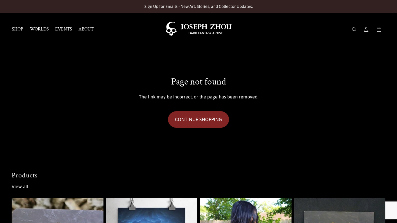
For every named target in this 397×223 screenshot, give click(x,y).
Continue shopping (198, 119)
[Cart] (379, 29)
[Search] (354, 29)
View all (20, 186)
